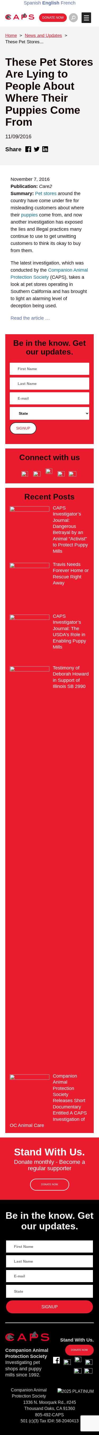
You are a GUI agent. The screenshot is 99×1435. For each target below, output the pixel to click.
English (50, 3)
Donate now (53, 17)
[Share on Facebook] (28, 149)
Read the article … (30, 318)
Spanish (32, 3)
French (68, 3)
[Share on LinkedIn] (45, 149)
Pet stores (45, 193)
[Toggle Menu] (86, 17)
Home (11, 35)
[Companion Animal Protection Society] (19, 16)
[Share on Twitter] (37, 149)
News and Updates (43, 35)
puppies (29, 215)
